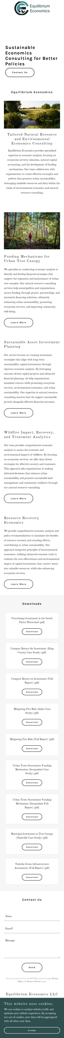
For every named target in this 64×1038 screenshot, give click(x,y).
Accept (32, 1030)
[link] (32, 2)
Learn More (18, 322)
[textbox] (32, 916)
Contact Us (20, 72)
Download (32, 631)
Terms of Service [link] (34, 982)
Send (32, 967)
